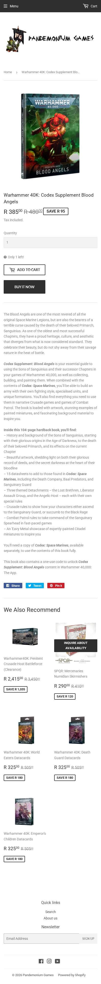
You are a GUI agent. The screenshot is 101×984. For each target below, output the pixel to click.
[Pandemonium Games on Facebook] (41, 962)
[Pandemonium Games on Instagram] (49, 962)
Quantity (10, 233)
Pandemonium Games (38, 975)
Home (8, 72)
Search (50, 912)
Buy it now (24, 287)
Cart (93, 6)
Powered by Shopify (72, 975)
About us (50, 918)
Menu (14, 6)
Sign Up (88, 939)
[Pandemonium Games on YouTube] (57, 962)
